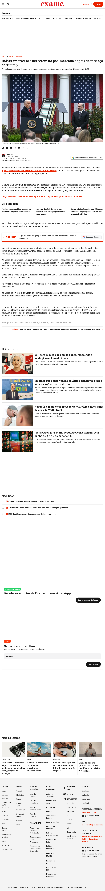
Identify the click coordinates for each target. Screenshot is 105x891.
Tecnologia (20, 810)
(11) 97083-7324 (92, 851)
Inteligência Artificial (6, 835)
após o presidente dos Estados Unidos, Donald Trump (29, 170)
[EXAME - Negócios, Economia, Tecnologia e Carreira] (52, 4)
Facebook (85, 803)
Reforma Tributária (50, 795)
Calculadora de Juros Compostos (35, 839)
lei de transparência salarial (76, 887)
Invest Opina (44, 18)
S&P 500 (67, 322)
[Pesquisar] (8, 4)
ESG (3, 824)
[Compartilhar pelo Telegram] (15, 148)
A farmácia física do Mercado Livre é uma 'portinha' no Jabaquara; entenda (38, 508)
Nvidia (58, 322)
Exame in (70, 803)
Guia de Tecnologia (34, 802)
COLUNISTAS (7, 849)
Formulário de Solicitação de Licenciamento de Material (92, 838)
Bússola (49, 811)
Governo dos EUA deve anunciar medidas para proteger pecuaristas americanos (50, 211)
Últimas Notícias (5, 797)
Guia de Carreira (33, 815)
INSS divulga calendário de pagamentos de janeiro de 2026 (32, 514)
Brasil (4, 811)
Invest (7, 13)
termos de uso (24, 887)
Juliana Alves (10, 154)
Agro (68, 828)
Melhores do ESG (51, 868)
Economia (5, 820)
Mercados (69, 18)
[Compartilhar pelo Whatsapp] (3, 148)
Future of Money (20, 815)
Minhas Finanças (83, 18)
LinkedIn (85, 795)
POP (18, 825)
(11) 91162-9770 (92, 816)
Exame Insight (4, 829)
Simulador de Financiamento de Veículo (35, 848)
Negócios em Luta (51, 840)
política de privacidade (55, 887)
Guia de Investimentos (26, 18)
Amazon (44, 322)
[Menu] (3, 4)
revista (70, 794)
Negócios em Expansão (51, 875)
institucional (12, 887)
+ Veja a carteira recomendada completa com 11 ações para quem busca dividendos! (42, 196)
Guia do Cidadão (33, 795)
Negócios (5, 845)
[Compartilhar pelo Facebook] (7, 148)
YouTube (85, 791)
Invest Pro (57, 18)
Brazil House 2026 (51, 802)
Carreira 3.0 (71, 807)
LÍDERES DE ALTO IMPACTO (6, 804)
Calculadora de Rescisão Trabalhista (35, 830)
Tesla (52, 322)
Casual (19, 791)
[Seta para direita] (99, 18)
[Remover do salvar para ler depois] (27, 148)
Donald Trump (32, 322)
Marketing (20, 795)
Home (3, 57)
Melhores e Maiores (50, 862)
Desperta (70, 811)
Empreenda (71, 832)
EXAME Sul (50, 807)
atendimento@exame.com (92, 825)
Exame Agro (19, 804)
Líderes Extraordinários (52, 834)
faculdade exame (70, 788)
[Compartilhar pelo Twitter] (19, 148)
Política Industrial (50, 847)
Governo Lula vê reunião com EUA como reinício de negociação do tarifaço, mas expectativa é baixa (87, 211)
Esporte (19, 799)
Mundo (19, 787)
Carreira (5, 816)
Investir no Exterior (50, 827)
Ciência (19, 820)
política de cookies (38, 887)
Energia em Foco (52, 822)
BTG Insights (7, 18)
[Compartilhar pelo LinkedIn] (11, 148)
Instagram (86, 799)
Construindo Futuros (51, 817)
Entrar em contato (89, 812)
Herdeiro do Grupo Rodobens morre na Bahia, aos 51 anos (31, 501)
